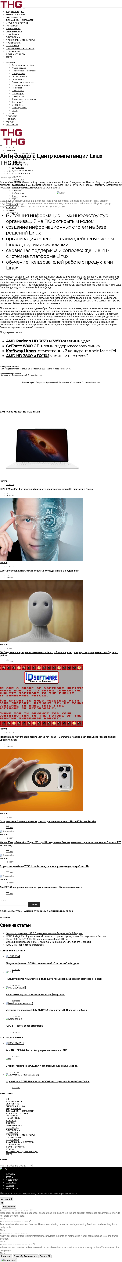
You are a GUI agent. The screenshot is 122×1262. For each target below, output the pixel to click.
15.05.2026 (15, 1072)
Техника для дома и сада (24, 99)
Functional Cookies (12, 1222)
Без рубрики (13, 1104)
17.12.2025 (9, 577)
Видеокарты (13, 17)
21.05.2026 (16, 1057)
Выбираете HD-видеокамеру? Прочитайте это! (21, 375)
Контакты (12, 124)
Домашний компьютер (20, 20)
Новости (11, 119)
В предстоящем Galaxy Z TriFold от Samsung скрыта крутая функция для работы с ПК (44, 866)
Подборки (12, 116)
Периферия (12, 34)
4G (7, 1099)
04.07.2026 (10, 495)
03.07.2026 (16, 1016)
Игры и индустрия (17, 23)
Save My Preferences (25, 1256)
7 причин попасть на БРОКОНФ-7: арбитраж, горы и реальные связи (42, 1065)
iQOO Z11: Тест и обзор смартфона (25, 944)
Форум (10, 122)
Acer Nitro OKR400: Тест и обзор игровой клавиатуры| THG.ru (38, 1050)
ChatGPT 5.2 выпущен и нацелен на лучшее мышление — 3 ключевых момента (41, 887)
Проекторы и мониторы (20, 40)
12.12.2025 (9, 828)
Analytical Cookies (11, 1233)
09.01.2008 (10, 171)
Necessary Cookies (11, 1210)
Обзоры (10, 62)
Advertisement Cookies (13, 1245)
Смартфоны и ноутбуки (20, 48)
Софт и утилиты (15, 54)
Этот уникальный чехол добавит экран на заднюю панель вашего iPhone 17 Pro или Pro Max (48, 821)
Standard (25, 1210)
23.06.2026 (16, 1032)
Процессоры (13, 43)
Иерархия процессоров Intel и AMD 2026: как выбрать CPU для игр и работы (48, 942)
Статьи (10, 113)
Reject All (6, 1256)
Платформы (13, 37)
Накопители (13, 28)
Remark (24, 1222)
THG (7, 173)
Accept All (6, 1199)
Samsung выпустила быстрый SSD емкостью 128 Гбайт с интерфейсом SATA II (36, 369)
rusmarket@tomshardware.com (86, 382)
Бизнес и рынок (15, 14)
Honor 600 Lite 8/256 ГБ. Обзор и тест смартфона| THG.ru (37, 939)
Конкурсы (12, 26)
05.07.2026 (16, 970)
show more (9, 1206)
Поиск (3, 901)
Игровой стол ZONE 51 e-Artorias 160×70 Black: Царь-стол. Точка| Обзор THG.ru (47, 1081)
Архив (3, 1166)
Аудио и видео (15, 11)
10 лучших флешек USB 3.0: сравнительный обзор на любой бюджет (44, 933)
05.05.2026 (16, 1088)
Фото (9, 57)
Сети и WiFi (12, 45)
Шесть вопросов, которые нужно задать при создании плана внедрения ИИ (39, 570)
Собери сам (13, 51)
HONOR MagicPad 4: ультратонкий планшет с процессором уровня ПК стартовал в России (46, 489)
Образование (14, 31)
